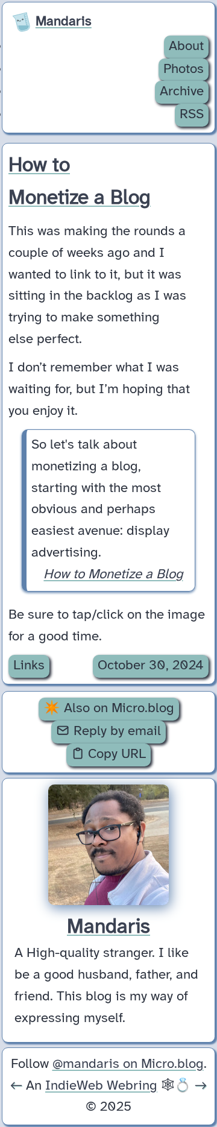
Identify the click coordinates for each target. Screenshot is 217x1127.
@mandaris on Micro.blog (128, 1064)
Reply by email (115, 731)
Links (29, 665)
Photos (183, 69)
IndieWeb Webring (101, 1086)
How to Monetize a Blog (113, 574)
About (186, 46)
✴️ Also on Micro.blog (108, 708)
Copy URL (115, 754)
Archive (182, 91)
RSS (192, 114)
